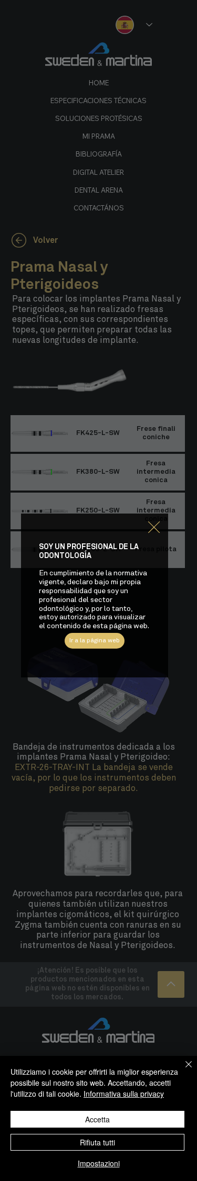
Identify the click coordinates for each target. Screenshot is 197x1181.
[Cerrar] (182, 1070)
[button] (154, 527)
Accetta (97, 1119)
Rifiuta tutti (97, 1142)
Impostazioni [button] (99, 1163)
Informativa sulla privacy (124, 1093)
